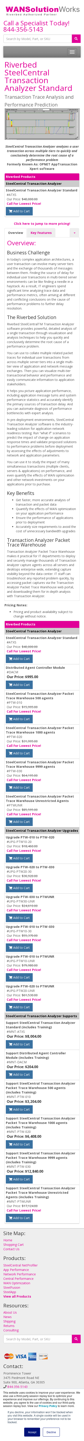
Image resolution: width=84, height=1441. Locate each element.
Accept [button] (32, 1432)
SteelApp (9, 1292)
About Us (10, 1312)
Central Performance (18, 1278)
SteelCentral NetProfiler (20, 1265)
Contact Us (11, 1249)
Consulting (11, 1330)
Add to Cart (21, 211)
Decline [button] (51, 1432)
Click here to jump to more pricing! (42, 223)
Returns (9, 1326)
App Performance (16, 1270)
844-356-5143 (23, 29)
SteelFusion (11, 1287)
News (7, 1317)
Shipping (9, 1321)
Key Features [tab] (41, 233)
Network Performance (19, 1274)
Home (7, 1240)
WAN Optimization (16, 1283)
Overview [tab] (15, 233)
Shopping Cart (13, 1244)
